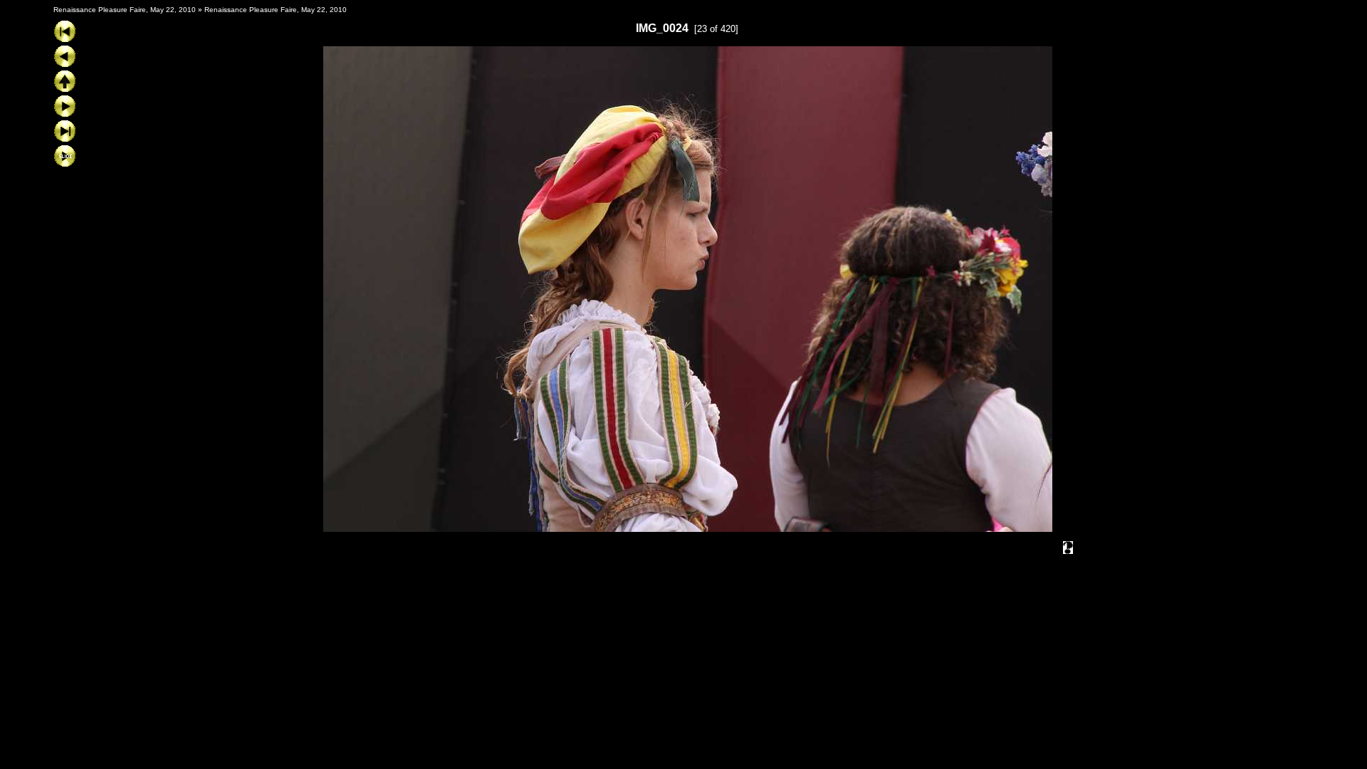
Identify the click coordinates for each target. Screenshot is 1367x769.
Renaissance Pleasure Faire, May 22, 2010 (124, 10)
